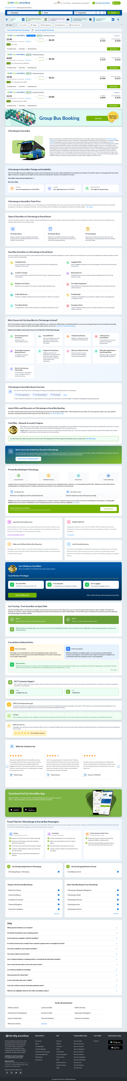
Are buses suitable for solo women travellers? (22, 948)
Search (113, 12)
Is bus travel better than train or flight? (19, 980)
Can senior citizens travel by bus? (18, 954)
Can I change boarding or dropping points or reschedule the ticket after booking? (34, 959)
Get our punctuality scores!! (16, 535)
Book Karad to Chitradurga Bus (28, 458)
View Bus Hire (108, 509)
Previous (6, 19)
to (13, 1008)
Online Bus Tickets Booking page (65, 326)
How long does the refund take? (17, 975)
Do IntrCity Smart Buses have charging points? (22, 933)
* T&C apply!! (89, 207)
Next (117, 19)
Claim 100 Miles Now (22, 595)
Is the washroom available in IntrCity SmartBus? (23, 938)
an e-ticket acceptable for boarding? (19, 970)
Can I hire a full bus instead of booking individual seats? (25, 985)
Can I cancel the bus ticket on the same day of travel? (24, 964)
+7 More (65, 395)
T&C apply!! (76, 502)
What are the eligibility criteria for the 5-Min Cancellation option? (28, 991)
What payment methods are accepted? (20, 927)
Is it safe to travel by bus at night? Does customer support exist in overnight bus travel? (36, 943)
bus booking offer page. (57, 413)
